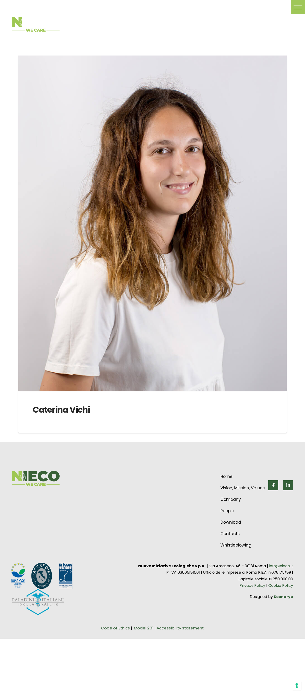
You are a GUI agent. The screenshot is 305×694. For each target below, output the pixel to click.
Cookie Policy (280, 585)
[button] (298, 7)
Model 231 (144, 628)
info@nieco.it (281, 566)
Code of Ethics (115, 628)
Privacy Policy (252, 585)
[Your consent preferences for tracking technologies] (296, 685)
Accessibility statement (180, 628)
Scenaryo (283, 596)
